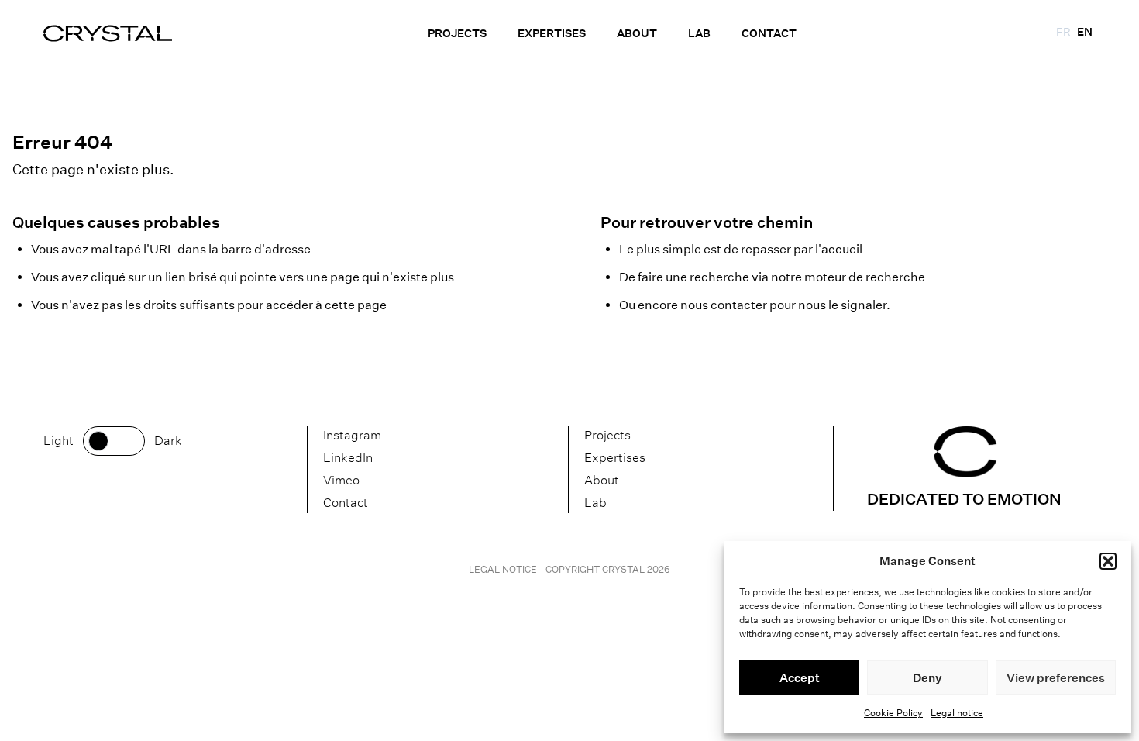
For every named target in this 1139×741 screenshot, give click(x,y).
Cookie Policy (893, 712)
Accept (799, 677)
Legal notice (957, 712)
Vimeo (341, 480)
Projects (457, 33)
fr (1063, 32)
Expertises (552, 33)
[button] (1108, 561)
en (1085, 32)
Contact (769, 33)
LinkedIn (348, 457)
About (637, 33)
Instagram (352, 435)
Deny (927, 677)
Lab (699, 33)
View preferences (1056, 677)
